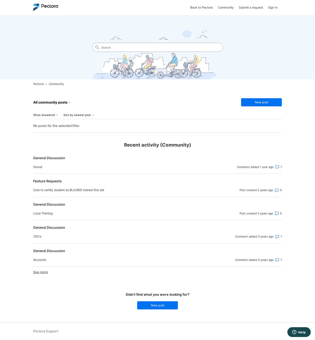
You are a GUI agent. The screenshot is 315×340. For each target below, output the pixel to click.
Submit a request (251, 7)
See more (40, 272)
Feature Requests (47, 181)
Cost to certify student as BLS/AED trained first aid (68, 190)
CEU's (37, 236)
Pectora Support (45, 331)
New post (261, 102)
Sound (37, 167)
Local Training (43, 213)
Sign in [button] (273, 7)
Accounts (39, 259)
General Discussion (49, 158)
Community (226, 7)
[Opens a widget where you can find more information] (299, 332)
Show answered (44, 115)
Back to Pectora (201, 7)
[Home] (45, 8)
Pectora (38, 84)
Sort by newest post (77, 115)
